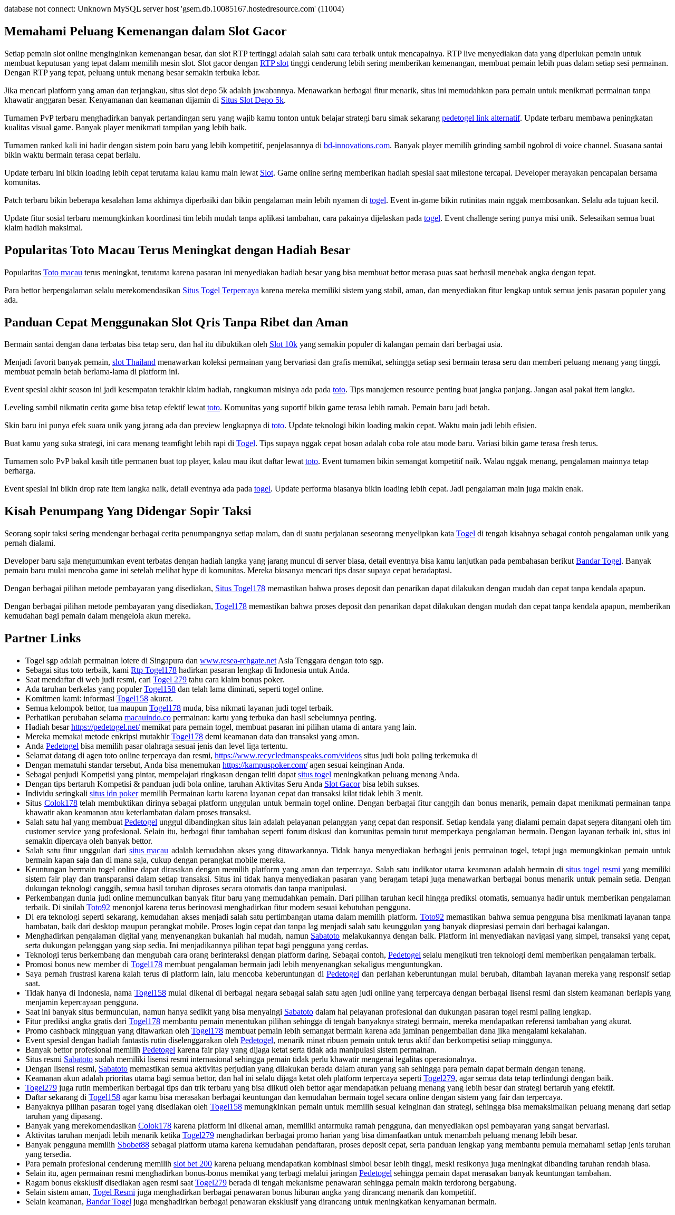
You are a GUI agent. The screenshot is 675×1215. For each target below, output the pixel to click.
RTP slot (274, 63)
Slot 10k (283, 344)
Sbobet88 (133, 1144)
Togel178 (231, 606)
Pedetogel (62, 745)
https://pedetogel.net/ (105, 726)
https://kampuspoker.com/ (265, 764)
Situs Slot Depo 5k (252, 99)
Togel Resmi (114, 1192)
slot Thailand (134, 362)
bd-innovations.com (357, 145)
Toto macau (62, 272)
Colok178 (61, 802)
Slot (266, 172)
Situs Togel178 (240, 588)
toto (339, 389)
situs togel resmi (593, 869)
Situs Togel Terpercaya (220, 290)
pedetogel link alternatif (481, 117)
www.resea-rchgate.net (238, 660)
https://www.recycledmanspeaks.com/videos (288, 755)
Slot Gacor (342, 783)
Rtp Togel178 (154, 670)
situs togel (314, 774)
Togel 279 (170, 679)
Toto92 (98, 907)
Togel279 (439, 1078)
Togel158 (160, 688)
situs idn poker (114, 793)
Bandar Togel (598, 560)
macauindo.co (147, 717)
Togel (245, 443)
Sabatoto (325, 935)
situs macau (149, 850)
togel (378, 200)
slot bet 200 (192, 1163)
